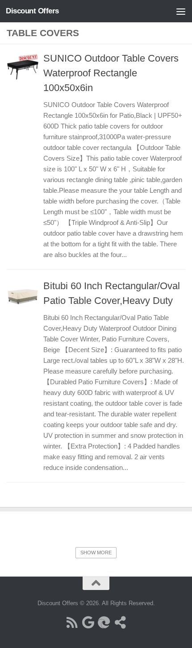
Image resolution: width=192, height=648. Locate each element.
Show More (96, 552)
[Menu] (181, 11)
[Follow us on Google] (88, 622)
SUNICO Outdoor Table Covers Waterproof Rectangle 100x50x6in (111, 73)
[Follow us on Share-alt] (120, 622)
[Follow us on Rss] (72, 622)
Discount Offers (32, 11)
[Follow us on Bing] (104, 622)
